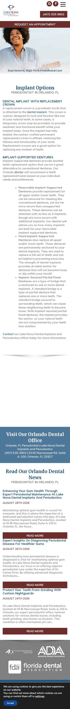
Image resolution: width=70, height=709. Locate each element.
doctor (19, 172)
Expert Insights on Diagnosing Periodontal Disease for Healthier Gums (34, 542)
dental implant (37, 112)
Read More (35, 535)
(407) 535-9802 (16, 453)
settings (39, 696)
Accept (10, 703)
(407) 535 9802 (53, 14)
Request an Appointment (35, 24)
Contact (8, 334)
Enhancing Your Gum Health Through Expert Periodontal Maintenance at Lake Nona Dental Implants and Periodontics (33, 494)
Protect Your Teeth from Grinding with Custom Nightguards (32, 591)
